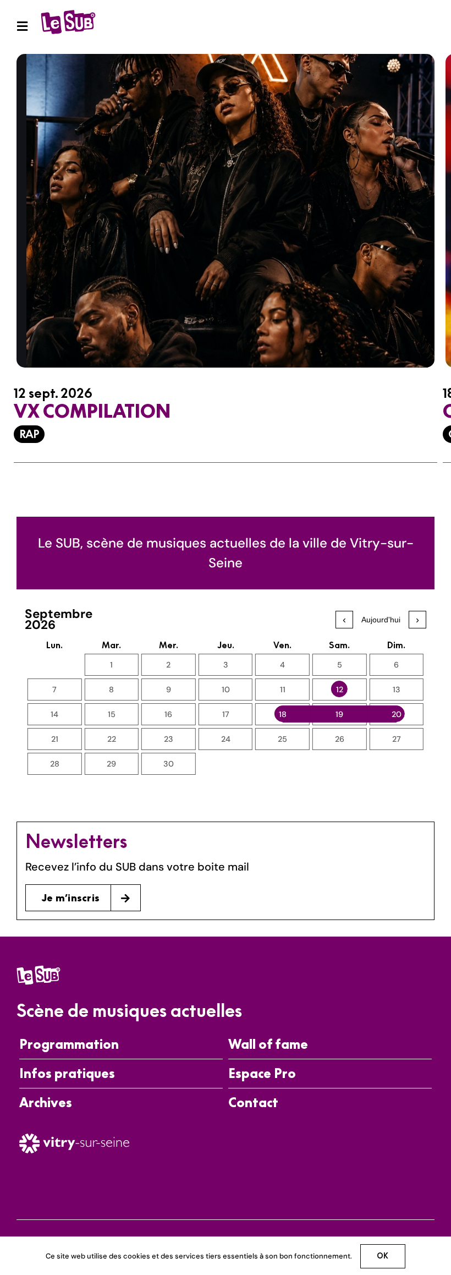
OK (382, 1255)
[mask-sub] (68, 12)
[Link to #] (22, 26)
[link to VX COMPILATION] (225, 266)
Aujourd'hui (380, 619)
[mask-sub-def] (38, 968)
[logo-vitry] (74, 1137)
